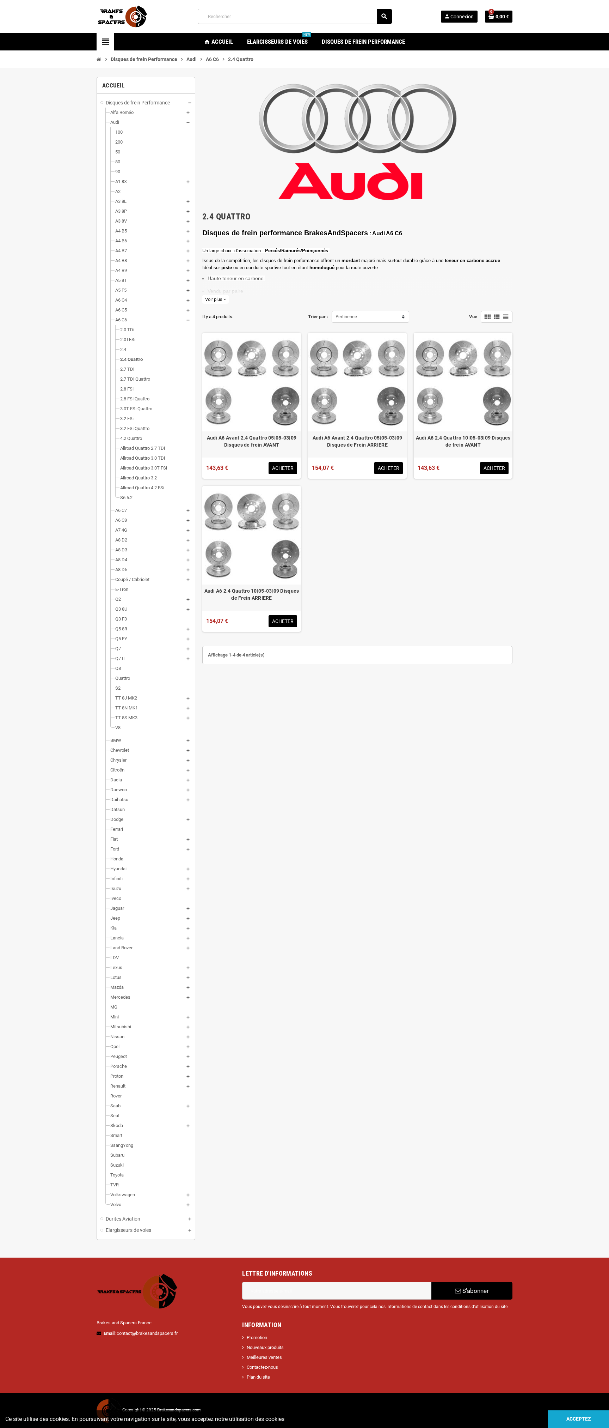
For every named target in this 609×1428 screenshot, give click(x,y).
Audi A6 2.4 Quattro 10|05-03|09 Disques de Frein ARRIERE (251, 594)
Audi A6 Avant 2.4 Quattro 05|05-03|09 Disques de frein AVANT (251, 441)
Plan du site (258, 1377)
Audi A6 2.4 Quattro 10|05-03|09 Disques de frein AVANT (463, 441)
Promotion (257, 1337)
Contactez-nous (262, 1367)
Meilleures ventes (264, 1357)
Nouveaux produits (265, 1347)
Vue (473, 316)
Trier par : (318, 316)
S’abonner (475, 1290)
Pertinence (346, 316)
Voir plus (215, 299)
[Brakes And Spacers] (123, 16)
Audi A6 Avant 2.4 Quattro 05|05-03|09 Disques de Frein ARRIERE (357, 441)
